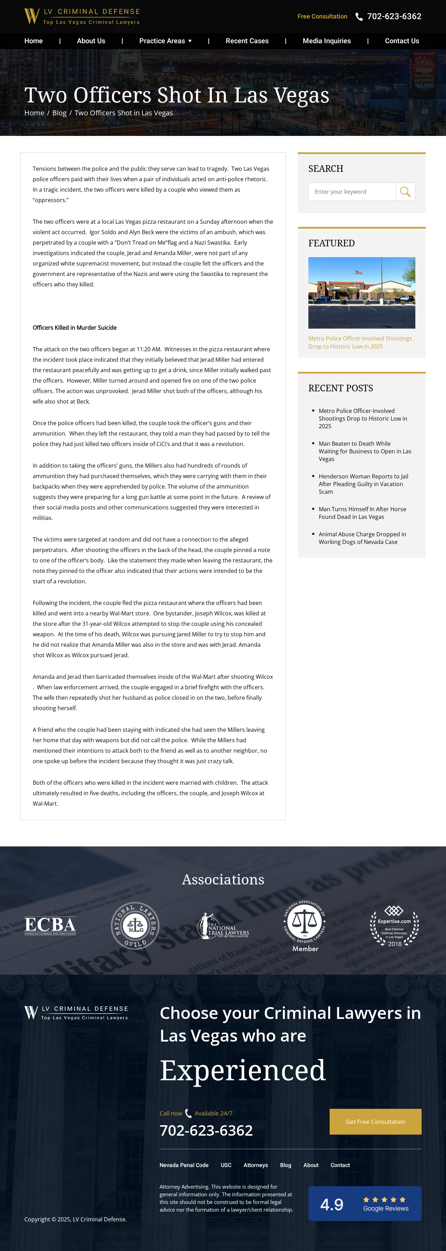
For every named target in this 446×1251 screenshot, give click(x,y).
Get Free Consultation (375, 1122)
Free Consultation (322, 16)
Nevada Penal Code (184, 1165)
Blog (285, 1165)
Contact (340, 1165)
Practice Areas (162, 41)
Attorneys (256, 1165)
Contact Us (402, 41)
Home (33, 41)
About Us (91, 41)
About (310, 1165)
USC (226, 1165)
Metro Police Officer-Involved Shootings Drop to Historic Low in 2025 (360, 342)
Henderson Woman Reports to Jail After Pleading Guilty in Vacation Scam (363, 484)
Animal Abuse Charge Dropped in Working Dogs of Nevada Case (362, 538)
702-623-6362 (206, 1130)
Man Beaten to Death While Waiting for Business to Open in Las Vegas (365, 451)
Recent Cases (247, 41)
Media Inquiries (327, 41)
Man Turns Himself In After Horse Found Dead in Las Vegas (362, 513)
